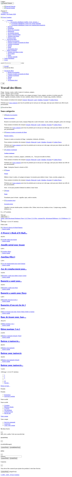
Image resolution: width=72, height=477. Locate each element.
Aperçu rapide (5, 229)
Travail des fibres (10, 39)
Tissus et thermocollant (14, 34)
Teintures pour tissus (13, 36)
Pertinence (18, 218)
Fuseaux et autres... (9, 135)
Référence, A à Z (57, 218)
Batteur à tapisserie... (10, 341)
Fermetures (11, 28)
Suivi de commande (9, 422)
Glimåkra (40, 100)
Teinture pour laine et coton (15, 52)
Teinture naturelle (12, 57)
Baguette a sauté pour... (11, 281)
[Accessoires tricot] (9, 200)
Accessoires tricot (12, 49)
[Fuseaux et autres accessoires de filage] (15, 132)
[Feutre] (6, 190)
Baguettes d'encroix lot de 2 (13, 305)
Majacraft (30, 100)
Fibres (9, 55)
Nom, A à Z (4, 216)
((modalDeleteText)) (15, 447)
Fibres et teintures (10, 50)
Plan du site (7, 413)
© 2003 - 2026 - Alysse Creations (10, 475)
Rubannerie (11, 31)
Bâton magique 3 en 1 (10, 329)
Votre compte (4, 416)
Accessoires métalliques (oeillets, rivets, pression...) (23, 22)
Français (12, 6)
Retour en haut (5, 386)
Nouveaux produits (9, 396)
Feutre (9, 47)
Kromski (45, 100)
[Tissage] (7, 170)
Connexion (7, 424)
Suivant (6, 383)
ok (2, 83)
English (12, 8)
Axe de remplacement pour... (14, 269)
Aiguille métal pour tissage (13, 245)
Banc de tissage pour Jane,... (13, 317)
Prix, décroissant (48, 218)
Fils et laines (11, 53)
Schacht (24, 100)
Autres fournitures (9, 58)
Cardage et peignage (13, 44)
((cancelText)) (4, 447)
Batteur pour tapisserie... (12, 365)
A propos (6, 408)
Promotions (7, 395)
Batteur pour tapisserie (11, 353)
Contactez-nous (8, 411)
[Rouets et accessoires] (10, 115)
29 (5, 381)
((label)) (3, 456)
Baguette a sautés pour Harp (13, 293)
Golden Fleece (54, 100)
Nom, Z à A (31, 218)
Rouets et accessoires (13, 41)
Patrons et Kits (12, 38)
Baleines (10, 26)
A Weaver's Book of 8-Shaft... (14, 233)
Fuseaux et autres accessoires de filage (18, 42)
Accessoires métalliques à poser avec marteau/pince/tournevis (28, 25)
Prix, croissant (39, 218)
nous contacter (13, 103)
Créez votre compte (9, 425)
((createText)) (13, 458)
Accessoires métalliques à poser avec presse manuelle (26, 23)
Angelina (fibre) (8, 257)
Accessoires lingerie (13, 33)
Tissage (10, 45)
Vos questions (8, 410)
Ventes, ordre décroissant (8, 218)
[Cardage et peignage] (10, 149)
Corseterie (8, 20)
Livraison (6, 405)
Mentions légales (9, 407)
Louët (35, 100)
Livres (6, 60)
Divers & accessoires (13, 30)
